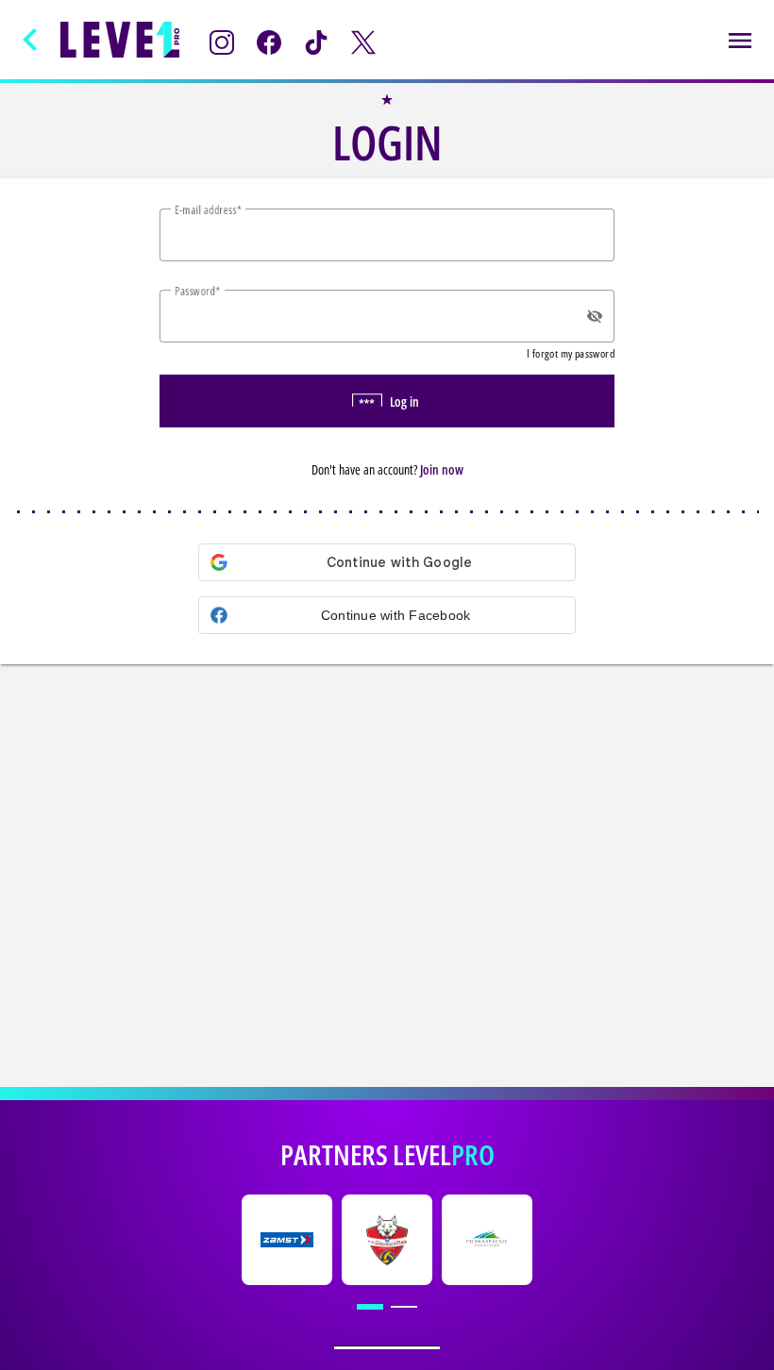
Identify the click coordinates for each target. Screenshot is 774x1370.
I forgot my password (570, 353)
